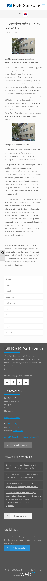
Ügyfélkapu (10, 327)
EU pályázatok (11, 321)
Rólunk (8, 291)
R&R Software (18, 430)
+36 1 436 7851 (13, 427)
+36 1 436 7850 (12, 424)
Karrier (8, 315)
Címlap (8, 279)
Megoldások (10, 297)
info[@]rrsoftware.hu (12, 417)
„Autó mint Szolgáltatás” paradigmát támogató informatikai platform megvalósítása (23, 476)
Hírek (8, 285)
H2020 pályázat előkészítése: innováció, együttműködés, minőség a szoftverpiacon (22, 485)
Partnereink (10, 303)
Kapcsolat (9, 333)
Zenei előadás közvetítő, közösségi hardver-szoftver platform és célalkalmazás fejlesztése (23, 466)
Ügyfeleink (10, 309)
